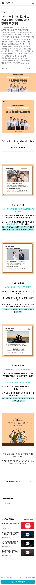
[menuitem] (29, 68)
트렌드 (4, 12)
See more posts (28, 519)
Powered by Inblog (29, 577)
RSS (21, 577)
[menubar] (29, 68)
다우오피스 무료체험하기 (18, 582)
